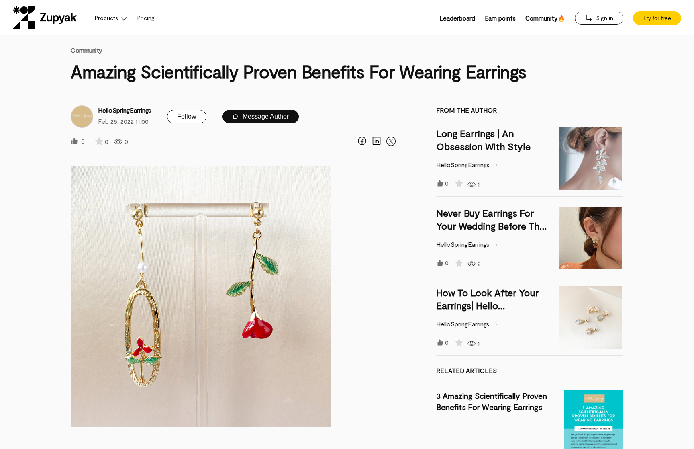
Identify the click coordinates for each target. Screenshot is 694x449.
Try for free (657, 18)
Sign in (603, 17)
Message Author (265, 116)
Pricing (146, 17)
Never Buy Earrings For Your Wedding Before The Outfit (490, 225)
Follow (186, 116)
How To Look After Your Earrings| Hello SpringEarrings (487, 305)
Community (86, 50)
